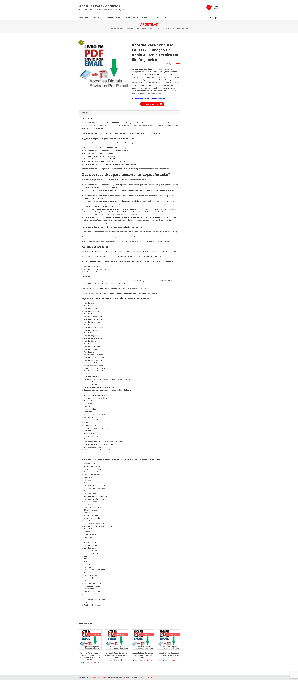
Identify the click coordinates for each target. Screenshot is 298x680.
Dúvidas (145, 18)
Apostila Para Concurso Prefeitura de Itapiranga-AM (116, 655)
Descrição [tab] (85, 113)
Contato (167, 18)
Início (111, 28)
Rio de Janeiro (119, 28)
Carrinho (97, 18)
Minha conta (132, 18)
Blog (156, 18)
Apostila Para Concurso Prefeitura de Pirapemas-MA (143, 655)
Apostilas (83, 18)
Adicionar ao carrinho (150, 104)
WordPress (149, 677)
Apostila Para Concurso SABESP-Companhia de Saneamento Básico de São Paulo (90, 656)
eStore (125, 677)
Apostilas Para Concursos (99, 6)
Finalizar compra (114, 18)
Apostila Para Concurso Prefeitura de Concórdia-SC (169, 655)
